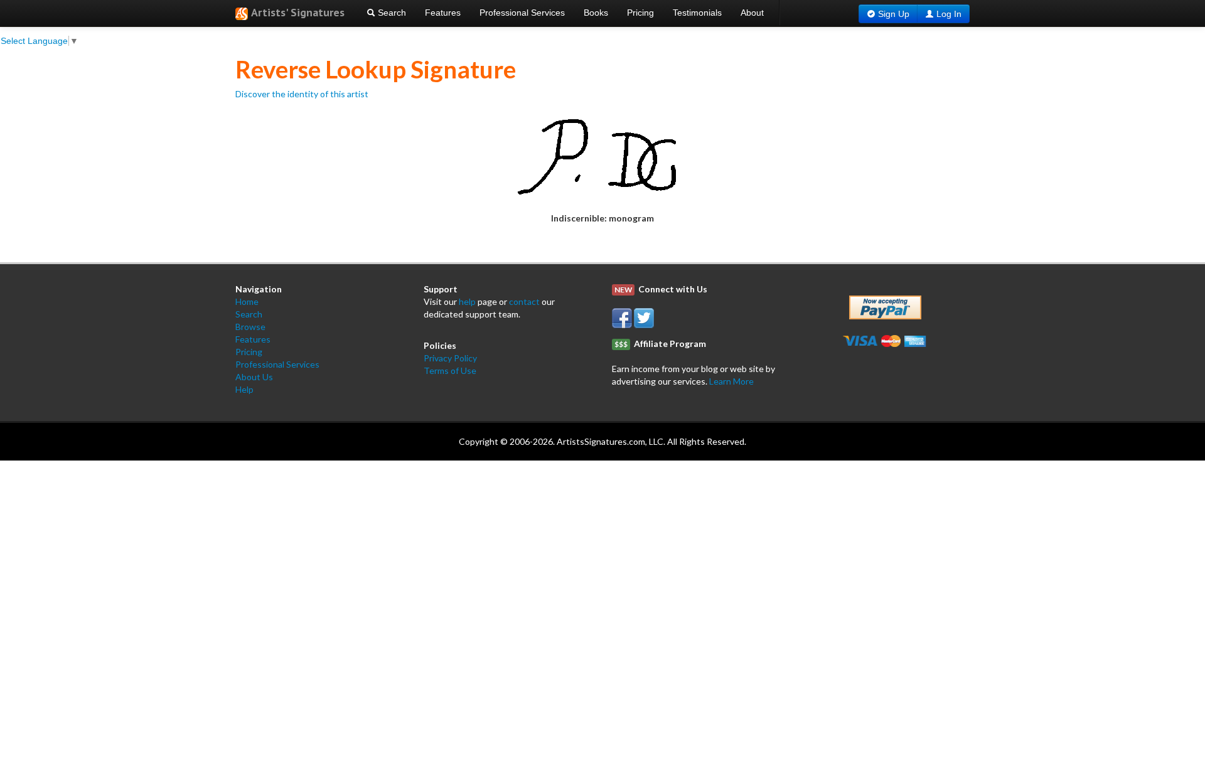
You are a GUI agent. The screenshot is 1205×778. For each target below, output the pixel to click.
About (752, 13)
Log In (948, 14)
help (467, 301)
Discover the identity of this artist (301, 93)
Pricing (640, 13)
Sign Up (893, 14)
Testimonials (697, 13)
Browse (250, 326)
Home (247, 301)
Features (443, 13)
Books (596, 13)
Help (244, 389)
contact (524, 301)
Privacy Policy (450, 358)
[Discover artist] (603, 155)
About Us (254, 376)
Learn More (731, 381)
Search (390, 13)
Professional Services (522, 13)
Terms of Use (450, 370)
